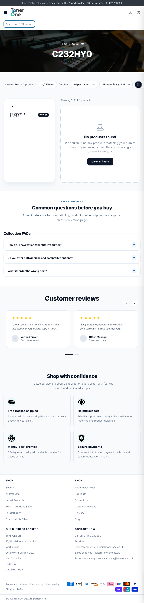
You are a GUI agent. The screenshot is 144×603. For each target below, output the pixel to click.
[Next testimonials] (134, 302)
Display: (63, 84)
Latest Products (15, 500)
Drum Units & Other (17, 519)
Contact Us (81, 500)
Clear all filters (100, 161)
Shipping (10, 589)
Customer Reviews (85, 506)
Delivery (79, 512)
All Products (12, 493)
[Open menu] (5, 12)
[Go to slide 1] (69, 354)
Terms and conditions (16, 584)
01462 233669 (92, 535)
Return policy (52, 584)
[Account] (130, 12)
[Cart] (138, 12)
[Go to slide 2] (76, 354)
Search (10, 487)
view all (43, 114)
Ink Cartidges (13, 512)
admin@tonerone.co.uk (110, 546)
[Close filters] (12, 106)
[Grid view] (138, 84)
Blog (77, 519)
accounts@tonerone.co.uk (118, 558)
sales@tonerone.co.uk (107, 552)
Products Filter (18, 114)
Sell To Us (80, 493)
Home (63, 43)
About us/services (85, 487)
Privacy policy (37, 584)
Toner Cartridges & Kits (19, 506)
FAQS (20, 589)
